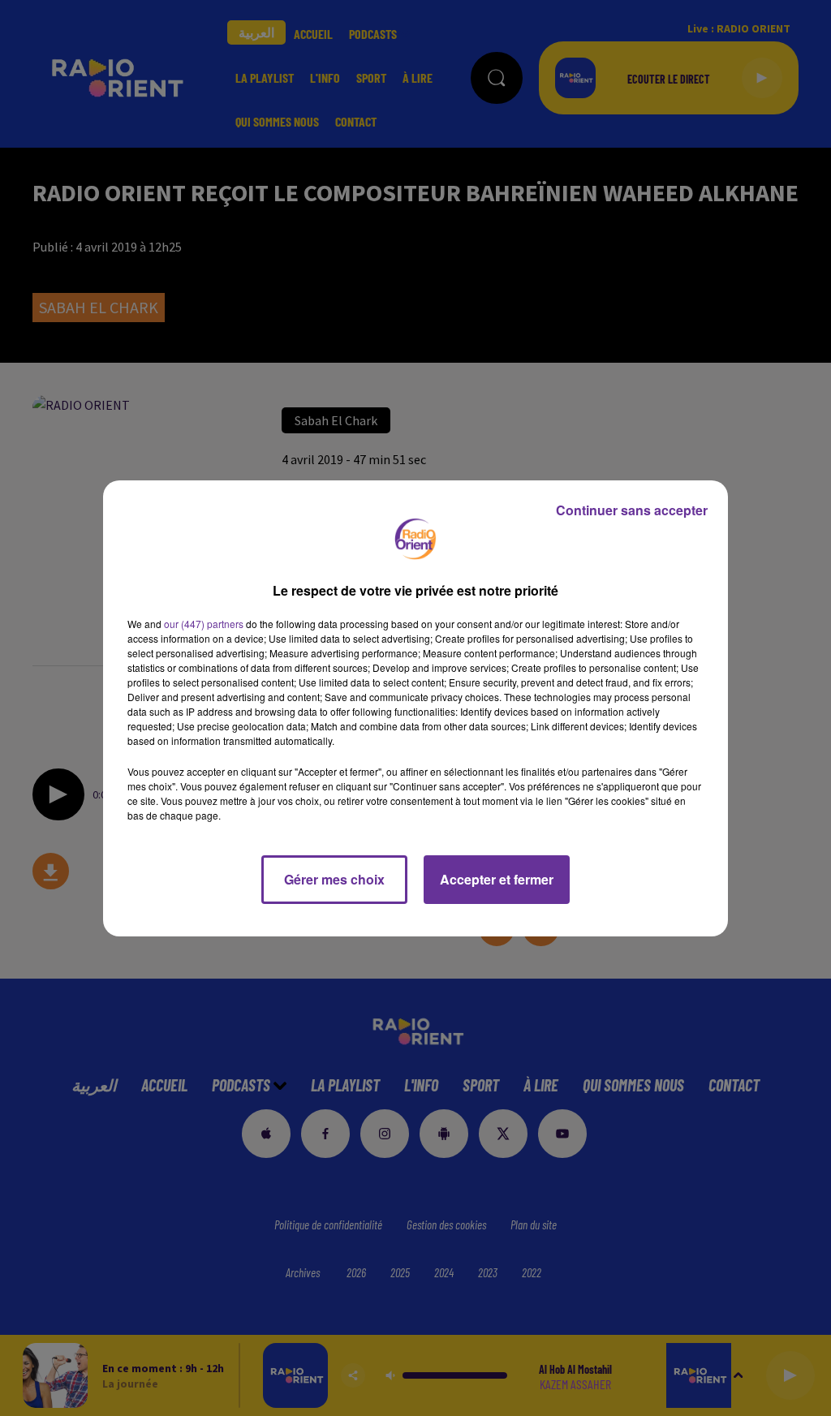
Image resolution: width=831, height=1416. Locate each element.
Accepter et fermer (496, 879)
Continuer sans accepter (632, 510)
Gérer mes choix (334, 879)
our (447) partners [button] (203, 624)
